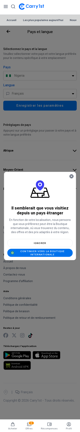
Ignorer (40, 243)
